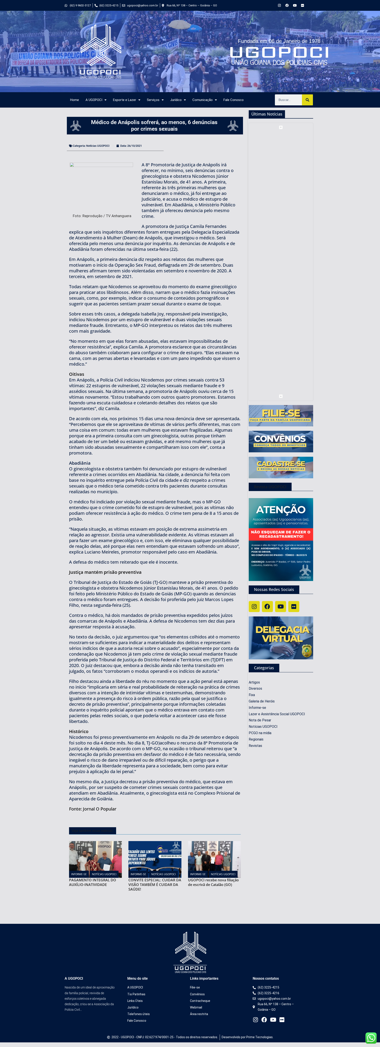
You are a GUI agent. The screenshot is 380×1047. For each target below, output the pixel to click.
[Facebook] (287, 5)
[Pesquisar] (307, 99)
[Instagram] (279, 5)
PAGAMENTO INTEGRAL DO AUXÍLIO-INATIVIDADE (92, 882)
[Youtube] (294, 5)
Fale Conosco (233, 100)
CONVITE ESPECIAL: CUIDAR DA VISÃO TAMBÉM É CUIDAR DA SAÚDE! (154, 885)
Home (74, 100)
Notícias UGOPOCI (98, 145)
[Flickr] (302, 5)
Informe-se (79, 874)
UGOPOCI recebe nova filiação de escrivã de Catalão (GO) (213, 882)
